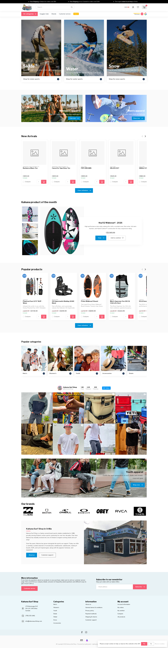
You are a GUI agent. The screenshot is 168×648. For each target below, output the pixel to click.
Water (55, 617)
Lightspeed (87, 644)
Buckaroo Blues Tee (30, 168)
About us (32, 555)
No (151, 644)
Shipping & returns (91, 617)
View (99, 238)
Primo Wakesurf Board (89, 301)
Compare (28, 181)
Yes (144, 644)
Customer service (65, 14)
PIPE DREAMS (86, 168)
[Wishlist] (138, 7)
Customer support (47, 555)
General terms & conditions (93, 607)
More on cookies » (160, 644)
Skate (55, 614)
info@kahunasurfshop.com (33, 621)
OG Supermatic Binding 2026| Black (63, 302)
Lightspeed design (97, 644)
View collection (83, 190)
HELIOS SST (114, 168)
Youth (55, 611)
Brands (54, 14)
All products (121, 617)
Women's (56, 607)
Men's (55, 604)
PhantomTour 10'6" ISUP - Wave (32, 302)
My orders (121, 607)
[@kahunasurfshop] (60, 388)
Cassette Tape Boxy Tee (61, 168)
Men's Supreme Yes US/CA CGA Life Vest (120, 302)
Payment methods (91, 614)
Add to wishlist (116, 238)
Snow (55, 620)
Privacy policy (89, 611)
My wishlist (121, 611)
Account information (124, 604)
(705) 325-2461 (30, 616)
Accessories (57, 623)
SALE (76, 14)
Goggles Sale (44, 14)
